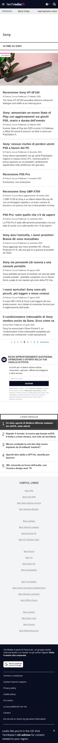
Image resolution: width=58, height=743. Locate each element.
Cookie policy (9, 694)
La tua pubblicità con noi (15, 706)
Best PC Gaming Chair (29, 539)
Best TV (29, 557)
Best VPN (29, 490)
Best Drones (29, 624)
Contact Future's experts (14, 681)
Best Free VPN (29, 496)
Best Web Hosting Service (29, 503)
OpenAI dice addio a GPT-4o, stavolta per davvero (28, 456)
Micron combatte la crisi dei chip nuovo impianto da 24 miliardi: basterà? (27, 445)
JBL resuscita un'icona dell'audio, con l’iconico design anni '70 (26, 466)
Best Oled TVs (29, 563)
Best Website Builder (29, 509)
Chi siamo (8, 700)
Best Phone (29, 551)
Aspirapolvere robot (47, 11)
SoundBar (5, 55)
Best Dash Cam (29, 618)
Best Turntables (29, 581)
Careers (7, 712)
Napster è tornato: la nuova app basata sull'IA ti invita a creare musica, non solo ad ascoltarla (31, 435)
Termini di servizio (35, 388)
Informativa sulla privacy (32, 391)
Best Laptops (29, 521)
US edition (24, 735)
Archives (44, 342)
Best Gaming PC (29, 533)
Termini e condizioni (13, 675)
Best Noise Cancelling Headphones (29, 588)
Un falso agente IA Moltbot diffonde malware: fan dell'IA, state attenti (29, 424)
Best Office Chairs (29, 600)
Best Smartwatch (29, 570)
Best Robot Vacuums (29, 630)
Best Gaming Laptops (29, 527)
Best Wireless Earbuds (29, 594)
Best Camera (29, 612)
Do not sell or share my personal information (24, 719)
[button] (3, 4)
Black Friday (24, 11)
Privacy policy (9, 688)
